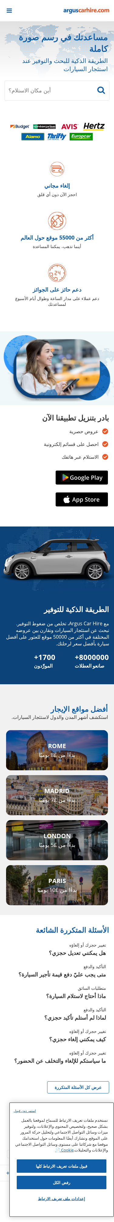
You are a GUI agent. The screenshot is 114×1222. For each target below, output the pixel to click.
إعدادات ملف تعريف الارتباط (61, 1198)
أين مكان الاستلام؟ (30, 90)
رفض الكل (61, 1182)
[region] (61, 1159)
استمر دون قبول (25, 1110)
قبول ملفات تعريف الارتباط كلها (62, 1166)
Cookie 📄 (64, 1150)
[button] (9, 11)
